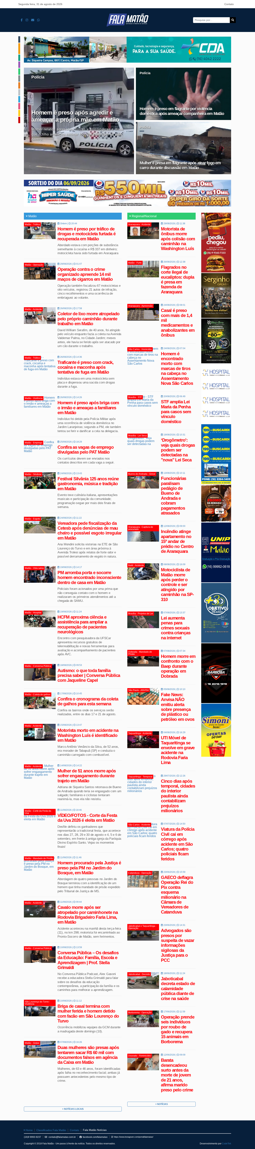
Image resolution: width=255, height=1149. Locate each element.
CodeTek (226, 1143)
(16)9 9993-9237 (32, 1137)
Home (29, 1130)
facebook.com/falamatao (95, 1137)
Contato (229, 4)
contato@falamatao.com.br (62, 1137)
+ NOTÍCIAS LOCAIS (73, 1109)
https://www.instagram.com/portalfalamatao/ (133, 1137)
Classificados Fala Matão (51, 1130)
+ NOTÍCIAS (161, 1104)
